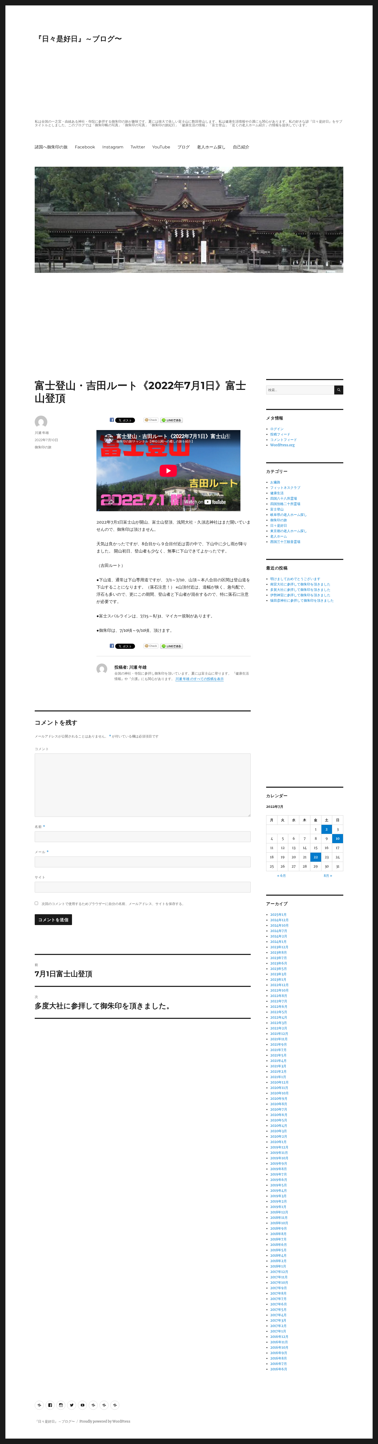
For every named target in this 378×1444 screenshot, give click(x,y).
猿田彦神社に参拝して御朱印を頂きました (302, 600)
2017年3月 (278, 1320)
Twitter (138, 147)
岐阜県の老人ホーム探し (288, 515)
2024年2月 (278, 936)
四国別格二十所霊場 (285, 504)
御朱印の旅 (43, 447)
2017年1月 (278, 1331)
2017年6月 (278, 1304)
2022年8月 (278, 996)
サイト (40, 877)
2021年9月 (278, 1044)
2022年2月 (278, 1028)
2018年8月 (278, 1234)
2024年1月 (278, 941)
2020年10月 (279, 1093)
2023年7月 (278, 958)
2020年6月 (278, 1115)
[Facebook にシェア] (112, 420)
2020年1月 (278, 1142)
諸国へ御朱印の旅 (51, 147)
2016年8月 (278, 1358)
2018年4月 (278, 1255)
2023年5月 (278, 969)
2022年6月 (278, 1006)
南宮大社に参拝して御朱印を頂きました (300, 584)
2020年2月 (278, 1136)
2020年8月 (278, 1104)
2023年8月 (278, 952)
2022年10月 (279, 990)
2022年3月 (278, 1023)
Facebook (85, 147)
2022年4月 (278, 1017)
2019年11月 (279, 1153)
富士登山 (277, 509)
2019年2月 (278, 1201)
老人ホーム (278, 536)
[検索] (338, 389)
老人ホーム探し (211, 147)
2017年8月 (278, 1293)
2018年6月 (278, 1244)
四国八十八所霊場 (283, 498)
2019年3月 (278, 1196)
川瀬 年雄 (42, 433)
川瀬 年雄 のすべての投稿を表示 (199, 679)
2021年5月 (278, 1055)
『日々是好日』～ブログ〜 (78, 38)
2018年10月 (279, 1223)
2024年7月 (278, 931)
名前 (40, 827)
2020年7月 (278, 1109)
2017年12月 (279, 1272)
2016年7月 (278, 1364)
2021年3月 (278, 1066)
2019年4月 (278, 1190)
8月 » (328, 876)
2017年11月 (279, 1277)
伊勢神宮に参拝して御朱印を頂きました (300, 595)
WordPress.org (282, 445)
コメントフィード (283, 440)
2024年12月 (279, 920)
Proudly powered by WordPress (104, 1421)
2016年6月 (278, 1369)
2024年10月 (279, 925)
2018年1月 (278, 1266)
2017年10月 (279, 1282)
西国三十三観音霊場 (285, 542)
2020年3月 (278, 1131)
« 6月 (281, 876)
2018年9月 (278, 1228)
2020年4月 (278, 1125)
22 (316, 857)
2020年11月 (279, 1088)
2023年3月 (278, 974)
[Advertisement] (190, 82)
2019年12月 (279, 1147)
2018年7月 (278, 1239)
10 (338, 838)
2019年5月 (278, 1185)
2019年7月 (278, 1174)
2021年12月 (279, 1033)
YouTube (161, 147)
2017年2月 (278, 1326)
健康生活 (277, 493)
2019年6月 (278, 1180)
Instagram (112, 147)
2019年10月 (279, 1158)
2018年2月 (278, 1261)
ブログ (183, 147)
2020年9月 (278, 1098)
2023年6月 (278, 963)
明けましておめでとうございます (295, 579)
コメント (42, 749)
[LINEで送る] (171, 420)
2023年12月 (279, 947)
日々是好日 (278, 525)
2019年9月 (278, 1163)
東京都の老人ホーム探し (288, 531)
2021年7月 (278, 1050)
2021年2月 (278, 1071)
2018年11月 (279, 1217)
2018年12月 (279, 1212)
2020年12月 (279, 1082)
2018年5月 (278, 1250)
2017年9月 (278, 1288)
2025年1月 (278, 914)
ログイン (277, 429)
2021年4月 (278, 1061)
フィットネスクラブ (285, 487)
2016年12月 (279, 1336)
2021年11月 (279, 1039)
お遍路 (275, 482)
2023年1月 (278, 979)
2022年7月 (278, 1001)
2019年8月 (278, 1169)
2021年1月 (278, 1077)
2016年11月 (279, 1342)
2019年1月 (278, 1207)
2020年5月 (278, 1120)
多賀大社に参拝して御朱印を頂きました (300, 589)
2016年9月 (278, 1353)
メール (42, 852)
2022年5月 (278, 1012)
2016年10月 (279, 1347)
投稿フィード (280, 434)
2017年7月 (278, 1299)
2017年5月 (278, 1309)
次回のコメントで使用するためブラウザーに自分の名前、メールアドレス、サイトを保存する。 (113, 904)
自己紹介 (241, 147)
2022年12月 (279, 985)
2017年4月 (278, 1315)
